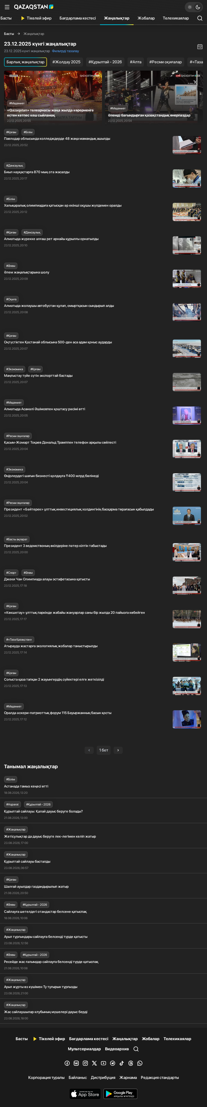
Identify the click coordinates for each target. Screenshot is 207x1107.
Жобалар (146, 18)
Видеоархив (117, 1048)
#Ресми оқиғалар (165, 62)
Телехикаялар (176, 18)
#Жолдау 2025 (67, 62)
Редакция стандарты (160, 1077)
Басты (9, 34)
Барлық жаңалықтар (25, 62)
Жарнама (128, 1077)
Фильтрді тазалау (65, 51)
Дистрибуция (103, 1077)
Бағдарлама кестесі (78, 18)
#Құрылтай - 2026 (105, 62)
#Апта (135, 62)
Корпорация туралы (46, 1077)
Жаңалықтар (117, 18)
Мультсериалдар (84, 1048)
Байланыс (78, 1077)
